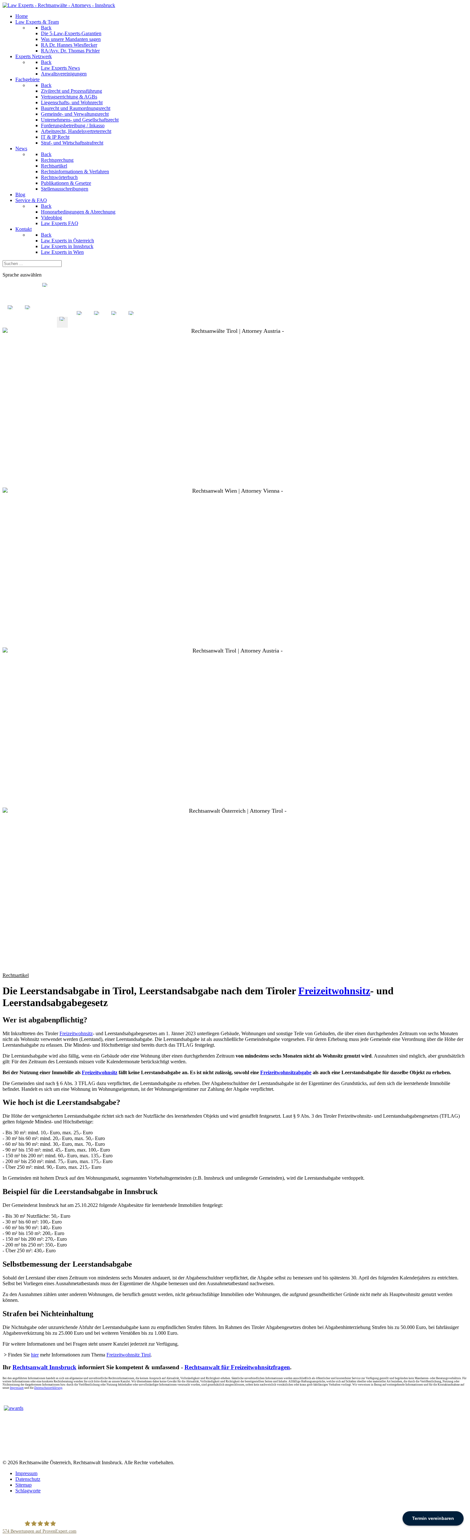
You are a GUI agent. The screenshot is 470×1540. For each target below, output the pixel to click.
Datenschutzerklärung (48, 1387)
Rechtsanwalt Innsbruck (44, 1367)
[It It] (27, 324)
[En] (79, 324)
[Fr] (96, 324)
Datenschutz (27, 1479)
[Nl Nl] (10, 324)
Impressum (17, 1387)
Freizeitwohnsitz (334, 991)
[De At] (62, 324)
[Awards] (13, 1408)
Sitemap (23, 1485)
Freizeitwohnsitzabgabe (285, 1072)
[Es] (114, 324)
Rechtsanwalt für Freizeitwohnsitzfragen (237, 1367)
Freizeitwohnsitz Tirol (128, 1354)
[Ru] (131, 324)
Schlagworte (28, 1490)
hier (35, 1354)
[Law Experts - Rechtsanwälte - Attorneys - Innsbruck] (59, 5)
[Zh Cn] (45, 324)
